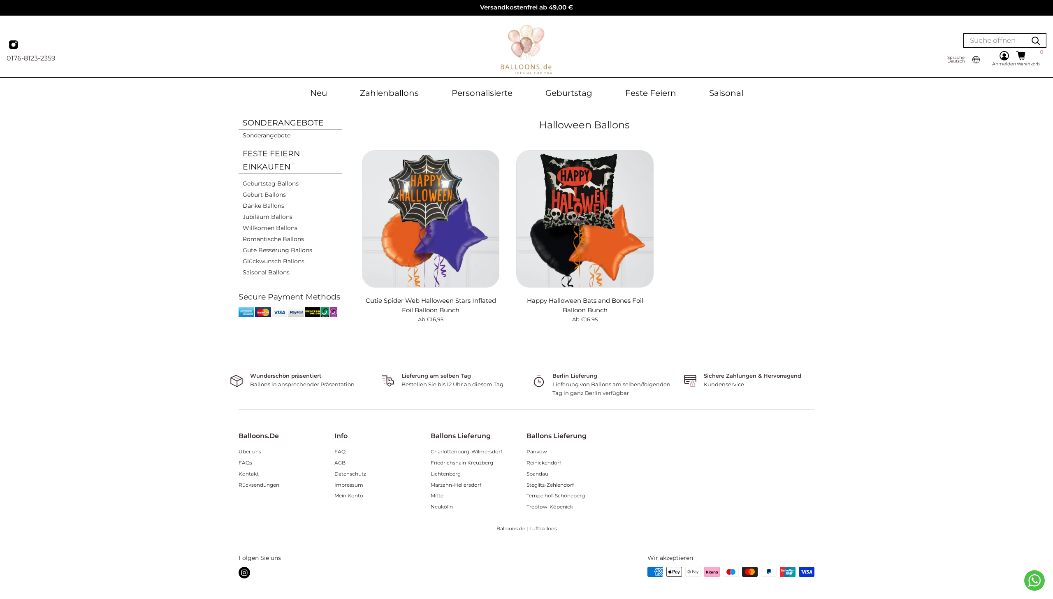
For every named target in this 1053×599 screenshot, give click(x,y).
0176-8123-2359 (31, 58)
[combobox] (994, 40)
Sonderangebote (266, 135)
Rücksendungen (259, 485)
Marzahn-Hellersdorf (456, 485)
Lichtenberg (446, 474)
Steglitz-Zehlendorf (550, 485)
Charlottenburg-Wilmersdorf (466, 451)
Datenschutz (350, 474)
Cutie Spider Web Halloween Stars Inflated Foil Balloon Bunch (431, 305)
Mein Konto (348, 495)
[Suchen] (1035, 40)
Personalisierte (482, 93)
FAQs (245, 463)
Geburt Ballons (264, 194)
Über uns (250, 451)
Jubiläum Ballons (267, 217)
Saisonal (726, 93)
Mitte (437, 495)
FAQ (340, 451)
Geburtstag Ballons (271, 183)
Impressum (348, 485)
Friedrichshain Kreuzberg (462, 463)
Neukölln (442, 507)
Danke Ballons (263, 205)
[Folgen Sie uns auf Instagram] (244, 572)
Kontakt (249, 474)
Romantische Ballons (273, 239)
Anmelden (1004, 64)
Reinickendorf (543, 463)
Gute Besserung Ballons (277, 250)
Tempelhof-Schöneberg (555, 495)
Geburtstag (568, 93)
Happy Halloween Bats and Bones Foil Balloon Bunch (585, 305)
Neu (318, 93)
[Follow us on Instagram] (14, 45)
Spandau (537, 474)
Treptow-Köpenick (549, 507)
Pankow (536, 451)
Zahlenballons (389, 93)
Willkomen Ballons (270, 228)
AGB (340, 463)
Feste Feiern (650, 93)
